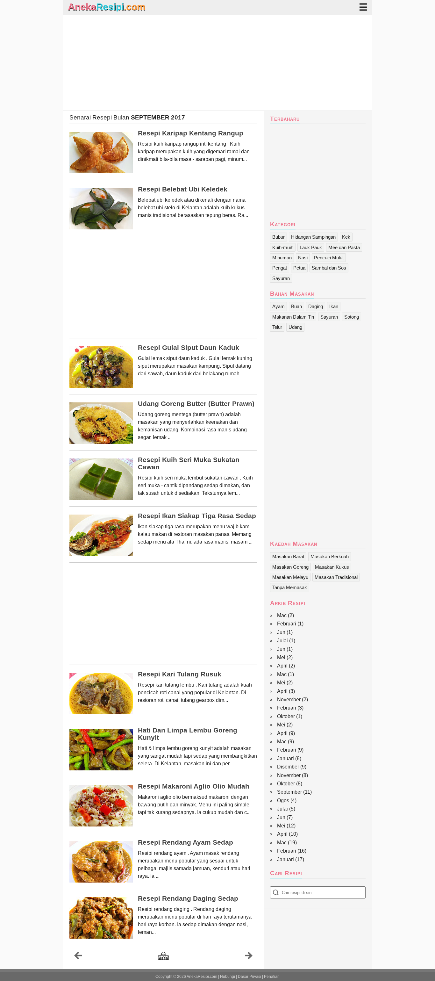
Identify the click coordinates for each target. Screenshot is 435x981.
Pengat (279, 267)
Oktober (286, 716)
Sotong (351, 317)
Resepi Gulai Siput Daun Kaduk (188, 347)
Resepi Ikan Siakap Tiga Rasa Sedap (197, 515)
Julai (282, 640)
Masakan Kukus (332, 567)
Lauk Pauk (311, 247)
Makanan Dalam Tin (293, 317)
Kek (346, 237)
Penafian (272, 976)
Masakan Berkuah (329, 556)
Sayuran (281, 278)
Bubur (278, 237)
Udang (295, 327)
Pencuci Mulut (329, 257)
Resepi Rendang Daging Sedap (188, 898)
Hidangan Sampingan (313, 237)
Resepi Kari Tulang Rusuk (179, 674)
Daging (315, 306)
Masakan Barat (288, 556)
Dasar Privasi (249, 976)
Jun (281, 632)
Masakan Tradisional (336, 577)
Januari (285, 758)
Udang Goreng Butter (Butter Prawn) (196, 403)
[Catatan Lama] (249, 957)
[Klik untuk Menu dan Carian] (363, 7)
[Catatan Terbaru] (78, 957)
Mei (281, 657)
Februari (286, 623)
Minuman (282, 257)
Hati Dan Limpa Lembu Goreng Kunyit (187, 734)
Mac (282, 615)
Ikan (333, 306)
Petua (299, 267)
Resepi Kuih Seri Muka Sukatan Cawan (188, 463)
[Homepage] (163, 956)
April (282, 665)
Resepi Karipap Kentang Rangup (190, 133)
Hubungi (227, 976)
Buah (296, 306)
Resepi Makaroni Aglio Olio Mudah (193, 786)
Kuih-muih (282, 247)
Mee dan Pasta (344, 247)
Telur (277, 327)
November (289, 699)
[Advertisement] (217, 62)
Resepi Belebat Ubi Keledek (182, 189)
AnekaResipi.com (202, 976)
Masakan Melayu (290, 577)
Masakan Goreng (290, 567)
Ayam (278, 306)
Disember (288, 766)
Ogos (283, 800)
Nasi (303, 257)
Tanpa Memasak (289, 587)
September (289, 792)
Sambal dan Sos (329, 267)
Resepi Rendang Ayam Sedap (185, 842)
